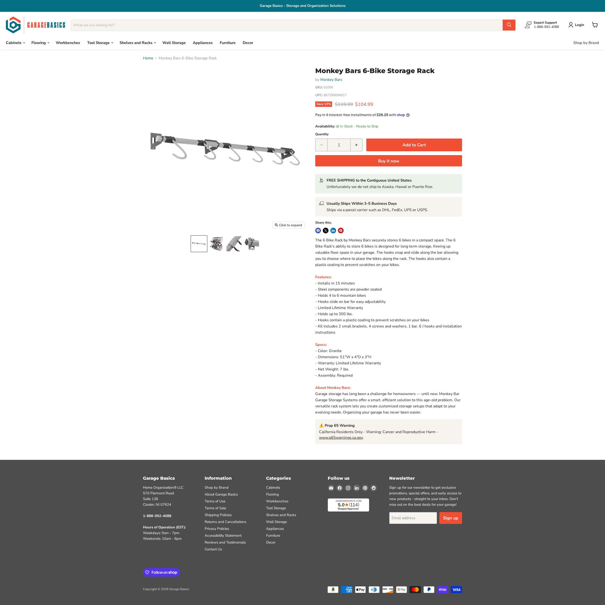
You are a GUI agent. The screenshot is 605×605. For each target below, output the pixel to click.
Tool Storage (99, 42)
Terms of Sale (215, 508)
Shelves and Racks (136, 42)
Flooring (39, 42)
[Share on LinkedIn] (333, 230)
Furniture (228, 42)
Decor (248, 42)
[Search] (509, 24)
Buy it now (388, 161)
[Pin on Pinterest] (341, 230)
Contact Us (213, 549)
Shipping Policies (218, 515)
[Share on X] (325, 230)
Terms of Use (215, 501)
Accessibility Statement (223, 535)
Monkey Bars (331, 79)
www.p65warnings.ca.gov (341, 437)
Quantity (321, 134)
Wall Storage (174, 42)
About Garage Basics (221, 494)
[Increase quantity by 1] (356, 145)
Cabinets (14, 42)
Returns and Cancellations (225, 521)
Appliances (203, 42)
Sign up (450, 518)
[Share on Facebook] (318, 230)
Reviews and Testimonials (225, 542)
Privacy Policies (217, 528)
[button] (199, 244)
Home (148, 58)
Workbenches (68, 42)
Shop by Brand (586, 42)
